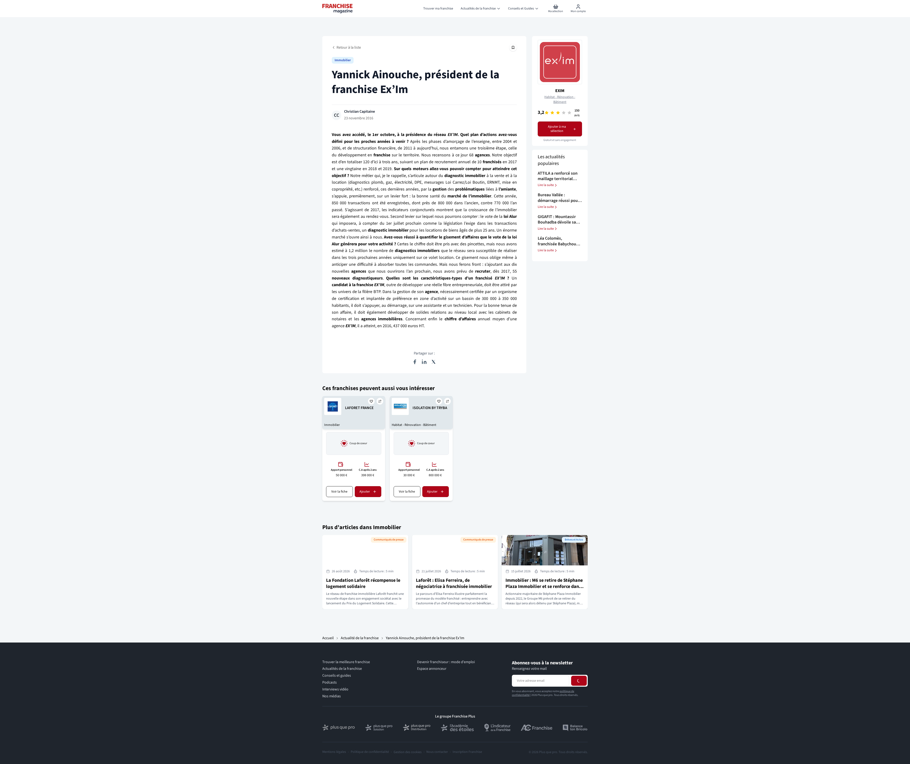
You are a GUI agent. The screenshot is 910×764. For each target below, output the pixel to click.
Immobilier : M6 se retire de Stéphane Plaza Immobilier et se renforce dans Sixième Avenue (544, 586)
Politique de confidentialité (370, 752)
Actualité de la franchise (360, 638)
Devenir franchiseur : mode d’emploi (446, 662)
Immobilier (343, 60)
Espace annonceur (431, 668)
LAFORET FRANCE (359, 407)
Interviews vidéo (335, 689)
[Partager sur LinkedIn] (424, 362)
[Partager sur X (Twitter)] (433, 362)
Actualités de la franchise (342, 668)
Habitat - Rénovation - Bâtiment (559, 100)
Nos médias (331, 696)
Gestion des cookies (408, 752)
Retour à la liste (349, 47)
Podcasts (329, 682)
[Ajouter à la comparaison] (380, 401)
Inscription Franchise (467, 752)
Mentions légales (334, 752)
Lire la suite (546, 185)
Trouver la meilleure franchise (346, 662)
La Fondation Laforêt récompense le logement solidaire (363, 583)
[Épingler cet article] (513, 47)
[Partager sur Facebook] (415, 362)
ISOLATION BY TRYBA (430, 407)
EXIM (559, 91)
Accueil (328, 638)
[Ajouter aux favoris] (371, 401)
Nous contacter (437, 752)
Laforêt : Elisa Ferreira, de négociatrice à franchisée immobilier (454, 583)
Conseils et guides (336, 675)
